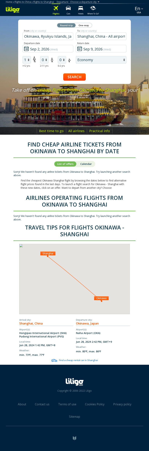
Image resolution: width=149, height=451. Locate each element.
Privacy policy (122, 404)
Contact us (42, 404)
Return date (83, 43)
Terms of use (67, 404)
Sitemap (74, 417)
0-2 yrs (61, 65)
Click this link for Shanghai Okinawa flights (74, 102)
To (86, 30)
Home (9, 1)
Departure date (32, 43)
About (22, 404)
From (35, 30)
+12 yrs (26, 65)
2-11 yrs (44, 65)
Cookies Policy (94, 404)
